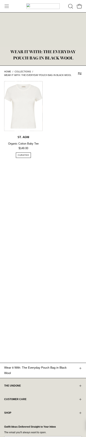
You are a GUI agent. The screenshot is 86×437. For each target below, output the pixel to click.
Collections (23, 71)
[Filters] (79, 73)
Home (7, 71)
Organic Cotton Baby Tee (23, 143)
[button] (70, 6)
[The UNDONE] (43, 6)
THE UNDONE (12, 385)
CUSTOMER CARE (15, 399)
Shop (7, 412)
